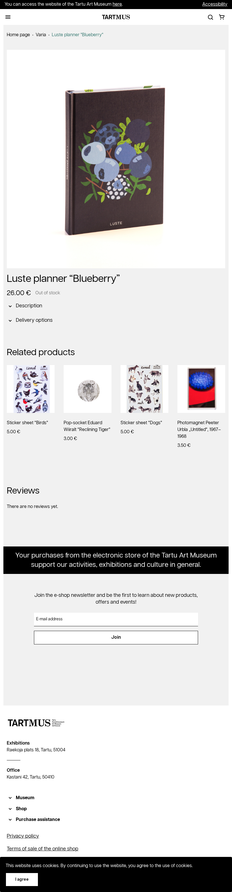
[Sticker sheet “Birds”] (31, 389)
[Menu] (8, 17)
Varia (41, 35)
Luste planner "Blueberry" (77, 35)
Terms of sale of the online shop (42, 849)
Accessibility (214, 4)
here (117, 4)
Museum (25, 797)
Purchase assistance (38, 819)
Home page (18, 35)
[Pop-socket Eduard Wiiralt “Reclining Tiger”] (87, 389)
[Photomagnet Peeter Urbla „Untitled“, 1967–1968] (201, 389)
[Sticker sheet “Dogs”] (144, 389)
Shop (21, 809)
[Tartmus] (116, 17)
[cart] (221, 17)
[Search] (210, 17)
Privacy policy (23, 836)
